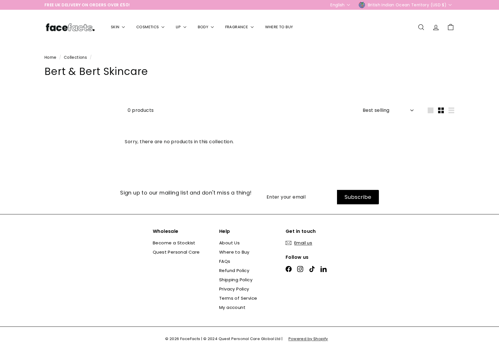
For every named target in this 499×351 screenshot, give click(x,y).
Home (51, 57)
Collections (76, 57)
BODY (203, 27)
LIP (179, 27)
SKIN (115, 27)
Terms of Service (238, 298)
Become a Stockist (174, 243)
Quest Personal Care (176, 252)
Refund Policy (234, 270)
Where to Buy (234, 252)
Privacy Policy (234, 289)
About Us (229, 243)
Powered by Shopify (308, 338)
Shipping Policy (235, 280)
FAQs (224, 261)
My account (232, 307)
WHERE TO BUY (279, 27)
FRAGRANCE (237, 27)
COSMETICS (148, 27)
